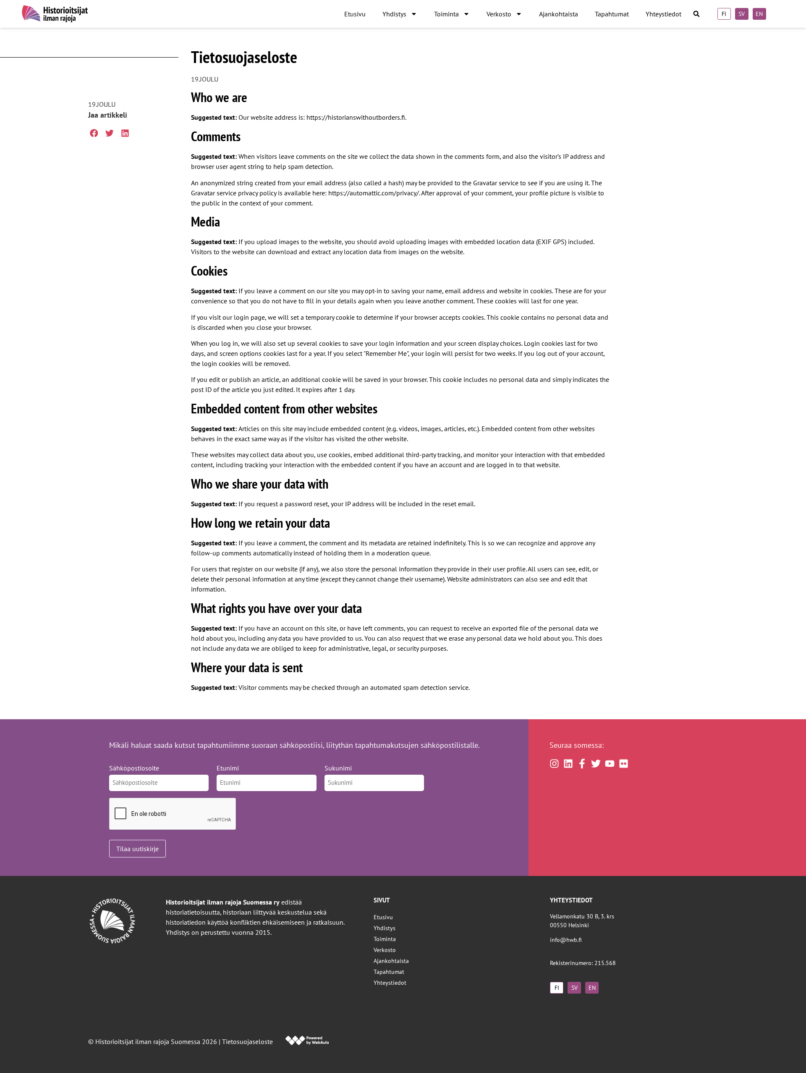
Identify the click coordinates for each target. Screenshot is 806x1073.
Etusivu (355, 14)
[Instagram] (554, 763)
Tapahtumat (612, 14)
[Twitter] (596, 763)
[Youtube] (610, 763)
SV (741, 13)
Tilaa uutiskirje (137, 848)
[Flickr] (623, 763)
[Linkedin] (568, 763)
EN (759, 13)
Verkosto (499, 14)
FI (724, 13)
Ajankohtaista (558, 14)
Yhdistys (394, 14)
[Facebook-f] (582, 763)
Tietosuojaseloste (247, 1041)
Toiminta (446, 14)
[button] (697, 14)
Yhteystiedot (663, 14)
